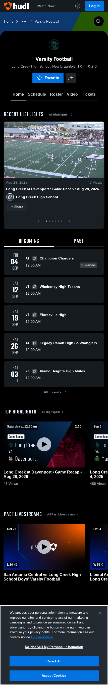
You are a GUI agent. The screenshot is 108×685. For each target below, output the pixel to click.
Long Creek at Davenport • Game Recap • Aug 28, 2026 (52, 189)
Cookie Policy (42, 637)
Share (18, 207)
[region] (54, 645)
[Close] (99, 613)
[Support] (78, 6)
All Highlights (58, 114)
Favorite (52, 77)
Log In (94, 6)
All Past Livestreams (61, 514)
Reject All (54, 661)
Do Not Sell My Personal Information (54, 647)
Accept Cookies (54, 675)
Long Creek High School (37, 197)
